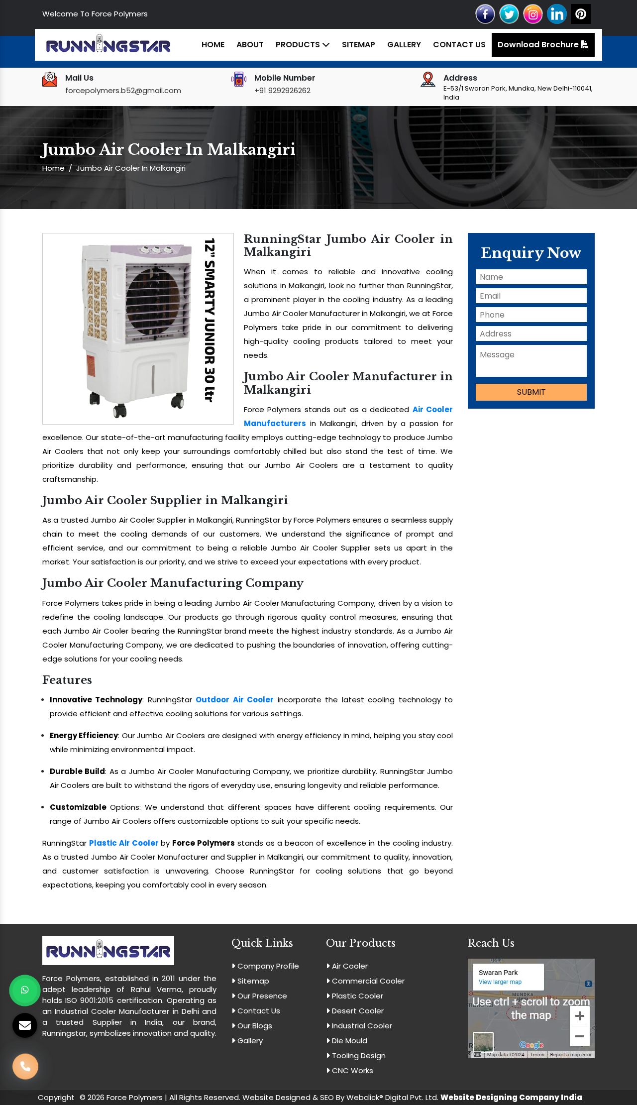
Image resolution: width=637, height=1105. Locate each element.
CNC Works (351, 1070)
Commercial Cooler (367, 981)
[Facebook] (485, 13)
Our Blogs (253, 1025)
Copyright (56, 1097)
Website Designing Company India (511, 1097)
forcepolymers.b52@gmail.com (123, 90)
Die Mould (348, 1040)
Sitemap (358, 44)
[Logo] (108, 44)
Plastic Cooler (356, 996)
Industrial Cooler (361, 1025)
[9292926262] (25, 1063)
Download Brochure (539, 44)
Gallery (404, 44)
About (250, 44)
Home (213, 44)
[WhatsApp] (24, 990)
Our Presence (261, 996)
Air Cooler (349, 966)
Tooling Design (358, 1055)
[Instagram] (533, 13)
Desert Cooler (357, 1010)
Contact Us (459, 44)
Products (299, 44)
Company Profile (267, 966)
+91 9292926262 (282, 90)
